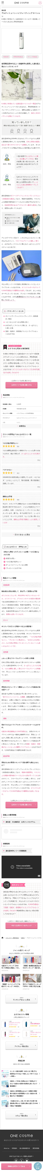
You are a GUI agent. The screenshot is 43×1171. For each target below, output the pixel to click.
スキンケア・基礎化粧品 (12, 938)
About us (6, 1148)
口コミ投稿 (38, 1166)
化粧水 (23, 938)
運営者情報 (36, 1148)
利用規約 (14, 1148)
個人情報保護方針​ (25, 1148)
